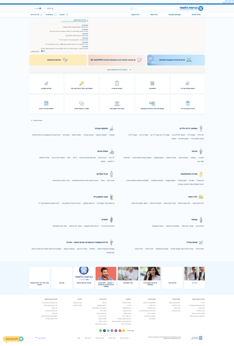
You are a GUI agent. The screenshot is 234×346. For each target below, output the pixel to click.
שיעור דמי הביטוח (75, 226)
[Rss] (123, 330)
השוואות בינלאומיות (149, 316)
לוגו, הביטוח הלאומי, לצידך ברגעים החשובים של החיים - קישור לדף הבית (188, 8)
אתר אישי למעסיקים (60, 226)
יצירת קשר (88, 338)
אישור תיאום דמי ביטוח (139, 203)
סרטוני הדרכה (102, 316)
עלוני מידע (103, 311)
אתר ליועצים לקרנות (51, 319)
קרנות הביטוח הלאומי (84, 283)
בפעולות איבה (183, 158)
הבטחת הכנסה (101, 135)
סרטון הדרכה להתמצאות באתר (117, 70)
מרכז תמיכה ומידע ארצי (61, 180)
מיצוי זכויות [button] (196, 15)
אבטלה (111, 135)
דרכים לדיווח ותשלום (91, 226)
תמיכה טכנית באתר (100, 324)
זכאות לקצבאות (158, 226)
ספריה (129, 305)
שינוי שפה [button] (35, 8)
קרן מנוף (54, 313)
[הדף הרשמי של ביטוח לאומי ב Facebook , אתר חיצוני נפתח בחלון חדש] (116, 330)
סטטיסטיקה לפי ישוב (149, 303)
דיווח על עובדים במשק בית (71, 203)
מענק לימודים (183, 139)
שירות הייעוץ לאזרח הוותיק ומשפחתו (85, 180)
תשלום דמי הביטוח (172, 226)
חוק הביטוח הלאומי (174, 303)
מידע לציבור (102, 299)
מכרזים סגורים (77, 305)
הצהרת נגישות (100, 338)
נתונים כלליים (151, 313)
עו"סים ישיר (172, 283)
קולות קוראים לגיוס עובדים (197, 305)
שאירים (191, 180)
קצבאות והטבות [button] (175, 15)
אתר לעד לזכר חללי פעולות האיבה (39, 284)
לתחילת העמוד (41, 338)
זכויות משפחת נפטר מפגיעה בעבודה (191, 184)
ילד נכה (111, 158)
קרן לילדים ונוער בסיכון (50, 305)
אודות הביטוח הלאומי (198, 299)
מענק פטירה (182, 180)
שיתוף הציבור (102, 321)
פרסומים (128, 299)
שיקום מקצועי (159, 158)
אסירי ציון (200, 161)
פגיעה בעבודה (88, 135)
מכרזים (61, 283)
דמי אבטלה (110, 253)
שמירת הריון (143, 135)
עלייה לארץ (139, 249)
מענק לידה (191, 135)
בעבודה (201, 158)
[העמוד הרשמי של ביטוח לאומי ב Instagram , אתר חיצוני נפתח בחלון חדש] (112, 330)
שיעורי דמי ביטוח (187, 226)
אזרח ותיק (110, 180)
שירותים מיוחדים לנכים (87, 158)
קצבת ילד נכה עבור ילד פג (159, 135)
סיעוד (103, 180)
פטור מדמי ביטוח (170, 203)
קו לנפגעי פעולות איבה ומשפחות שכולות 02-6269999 (113, 60)
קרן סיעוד (54, 308)
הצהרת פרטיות (124, 338)
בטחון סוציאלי (127, 313)
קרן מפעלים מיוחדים (51, 311)
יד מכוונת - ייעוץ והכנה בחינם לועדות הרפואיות (106, 284)
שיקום (103, 161)
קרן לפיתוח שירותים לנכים (49, 303)
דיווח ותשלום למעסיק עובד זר (49, 203)
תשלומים (49, 15)
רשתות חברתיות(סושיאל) (99, 308)
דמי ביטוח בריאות (184, 203)
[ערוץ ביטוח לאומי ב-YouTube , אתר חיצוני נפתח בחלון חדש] (120, 330)
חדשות (104, 303)
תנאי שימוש (112, 338)
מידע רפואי (177, 308)
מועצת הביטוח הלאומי (198, 313)
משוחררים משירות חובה (105, 249)
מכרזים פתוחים (77, 303)
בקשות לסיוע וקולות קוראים (49, 316)
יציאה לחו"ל (200, 249)
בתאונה (193, 158)
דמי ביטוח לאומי (198, 203)
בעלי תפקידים (201, 311)
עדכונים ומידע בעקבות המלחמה (172, 60)
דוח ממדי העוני (126, 316)
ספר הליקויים (176, 305)
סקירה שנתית (127, 311)
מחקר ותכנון (151, 299)
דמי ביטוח (154, 15)
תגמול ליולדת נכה (178, 135)
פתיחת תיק (200, 226)
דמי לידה (201, 135)
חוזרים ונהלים (176, 311)
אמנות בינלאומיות (162, 249)
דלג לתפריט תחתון (228, 2)
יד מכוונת (111, 161)
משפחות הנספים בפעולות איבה (137, 180)
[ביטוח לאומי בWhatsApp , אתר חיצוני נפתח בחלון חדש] (100, 330)
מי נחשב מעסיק (88, 203)
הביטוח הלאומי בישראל (124, 319)
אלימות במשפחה (157, 180)
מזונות (174, 139)
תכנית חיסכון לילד (197, 139)
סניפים (62, 15)
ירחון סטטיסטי (127, 308)
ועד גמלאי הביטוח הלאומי (197, 316)
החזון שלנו (202, 308)
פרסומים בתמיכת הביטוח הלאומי (121, 321)
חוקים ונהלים (176, 299)
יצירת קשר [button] (135, 15)
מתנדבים (66, 135)
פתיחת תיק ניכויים (108, 226)
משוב (78, 338)
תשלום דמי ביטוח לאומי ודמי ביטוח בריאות (46, 249)
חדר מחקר (152, 305)
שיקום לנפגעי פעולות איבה (141, 158)
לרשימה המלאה (35, 51)
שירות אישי (35, 15)
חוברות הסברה (126, 303)
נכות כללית (102, 158)
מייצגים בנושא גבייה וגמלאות (150, 284)
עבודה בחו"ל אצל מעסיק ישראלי (181, 249)
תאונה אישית (76, 135)
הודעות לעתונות (101, 305)
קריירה (194, 283)
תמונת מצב (152, 319)
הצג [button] (47, 8)
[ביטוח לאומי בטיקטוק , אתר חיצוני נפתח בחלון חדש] (104, 330)
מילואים (92, 249)
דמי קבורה (200, 180)
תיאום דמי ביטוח (155, 203)
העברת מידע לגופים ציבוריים (147, 311)
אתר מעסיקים (128, 283)
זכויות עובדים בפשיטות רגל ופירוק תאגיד (46, 135)
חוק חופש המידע (101, 313)
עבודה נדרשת (82, 249)
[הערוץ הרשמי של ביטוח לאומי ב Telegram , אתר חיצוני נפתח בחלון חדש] (108, 330)
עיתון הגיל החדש (126, 324)
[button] (136, 8)
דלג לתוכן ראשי (229, 1)
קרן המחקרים (151, 308)
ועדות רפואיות (171, 158)
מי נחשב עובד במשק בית (105, 203)
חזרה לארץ (149, 249)
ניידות (75, 158)
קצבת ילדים (133, 135)
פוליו (68, 158)
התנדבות (126, 158)
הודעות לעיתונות (54, 60)
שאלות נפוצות (102, 319)
